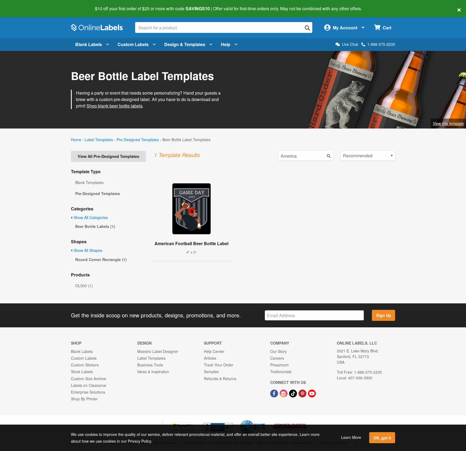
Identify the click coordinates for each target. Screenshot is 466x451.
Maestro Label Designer (157, 351)
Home (76, 139)
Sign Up (383, 315)
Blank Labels (88, 44)
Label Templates (99, 139)
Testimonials (281, 371)
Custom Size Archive (88, 378)
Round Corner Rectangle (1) (101, 259)
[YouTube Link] (312, 393)
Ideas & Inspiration (153, 371)
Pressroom (279, 364)
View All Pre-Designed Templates (108, 156)
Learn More (351, 437)
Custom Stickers (85, 364)
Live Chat (350, 44)
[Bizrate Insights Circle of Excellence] (263, 420)
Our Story (278, 351)
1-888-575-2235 (381, 44)
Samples (211, 371)
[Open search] (307, 28)
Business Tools (150, 364)
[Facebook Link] (274, 393)
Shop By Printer (84, 398)
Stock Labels (82, 371)
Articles (210, 358)
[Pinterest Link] (303, 393)
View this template (448, 123)
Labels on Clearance (88, 385)
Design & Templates (184, 44)
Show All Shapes (87, 250)
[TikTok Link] (293, 393)
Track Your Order (218, 364)
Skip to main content (19, 5)
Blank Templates (89, 182)
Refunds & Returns (220, 378)
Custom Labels (133, 44)
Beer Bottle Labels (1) (95, 226)
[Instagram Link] (284, 393)
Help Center (214, 351)
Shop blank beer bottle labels (114, 106)
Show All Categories (90, 217)
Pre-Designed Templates (137, 139)
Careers (277, 358)
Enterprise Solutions (88, 392)
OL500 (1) (84, 285)
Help (225, 44)
